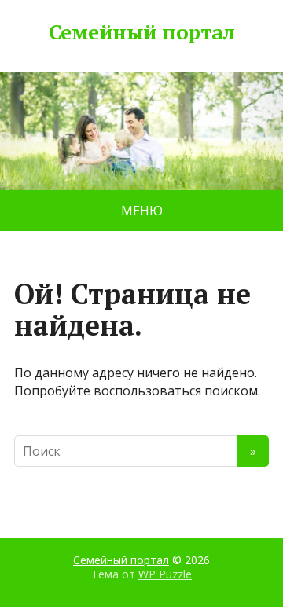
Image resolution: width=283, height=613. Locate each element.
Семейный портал (141, 32)
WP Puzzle (165, 574)
